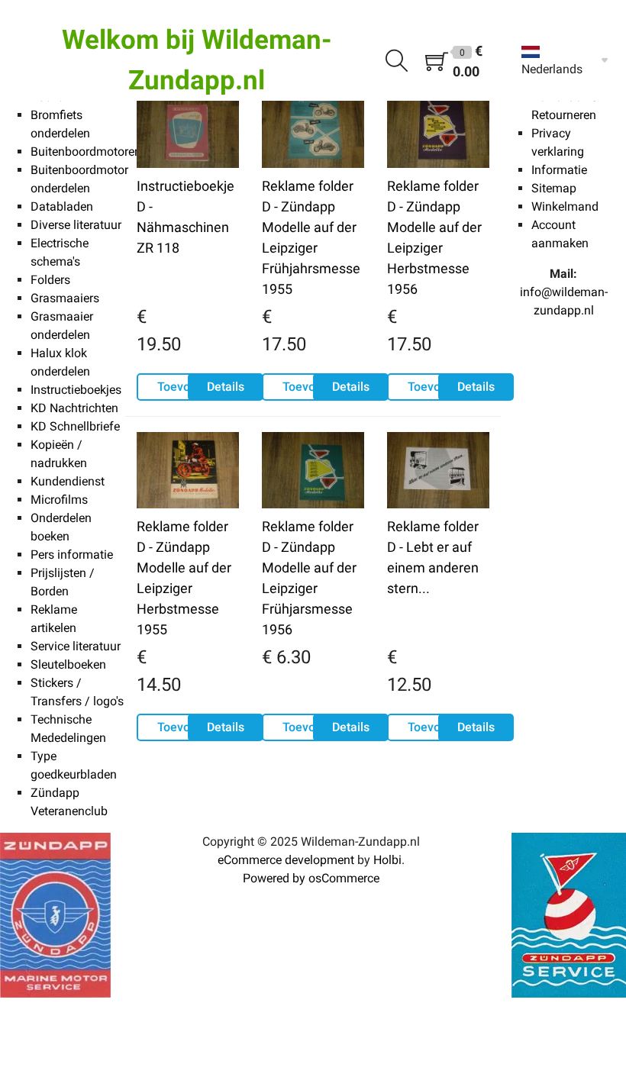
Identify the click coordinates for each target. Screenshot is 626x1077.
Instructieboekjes (76, 389)
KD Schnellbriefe (75, 426)
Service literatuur (76, 646)
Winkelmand (565, 206)
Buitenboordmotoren (86, 151)
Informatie (559, 170)
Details (225, 386)
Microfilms (59, 499)
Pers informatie (72, 554)
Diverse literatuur (76, 225)
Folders (50, 279)
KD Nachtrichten (74, 408)
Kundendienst (68, 481)
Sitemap (553, 188)
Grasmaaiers (65, 298)
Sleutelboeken (68, 664)
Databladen (62, 206)
